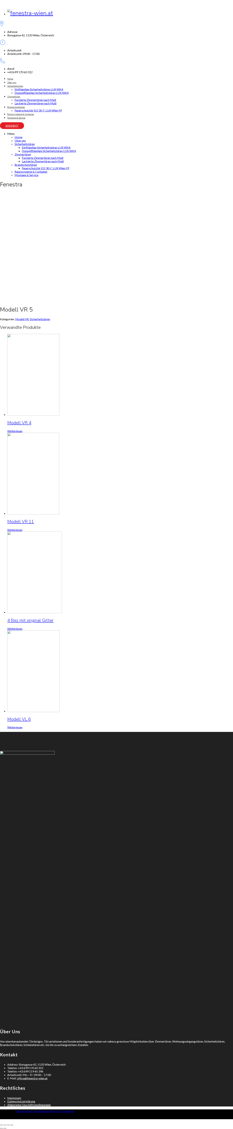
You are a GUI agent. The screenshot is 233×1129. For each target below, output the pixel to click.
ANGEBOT (12, 125)
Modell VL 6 (19, 719)
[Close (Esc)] (1, 1125)
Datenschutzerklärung (21, 1101)
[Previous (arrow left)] (1, 1128)
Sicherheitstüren (15, 86)
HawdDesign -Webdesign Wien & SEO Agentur (45, 1111)
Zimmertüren (13, 96)
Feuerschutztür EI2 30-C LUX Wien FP (38, 110)
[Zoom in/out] (11, 1125)
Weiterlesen (14, 431)
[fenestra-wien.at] (30, 13)
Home (10, 78)
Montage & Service (16, 117)
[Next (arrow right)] (4, 1128)
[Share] (4, 1125)
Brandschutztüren (16, 107)
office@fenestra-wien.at (32, 1078)
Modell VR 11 (20, 521)
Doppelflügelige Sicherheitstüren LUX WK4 (42, 92)
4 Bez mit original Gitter (30, 620)
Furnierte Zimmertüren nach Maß (35, 100)
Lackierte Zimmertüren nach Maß (35, 103)
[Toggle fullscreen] (8, 1125)
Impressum (14, 1098)
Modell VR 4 (19, 423)
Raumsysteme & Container (20, 114)
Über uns (11, 82)
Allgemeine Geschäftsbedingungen (29, 1104)
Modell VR (22, 319)
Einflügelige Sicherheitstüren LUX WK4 (39, 89)
